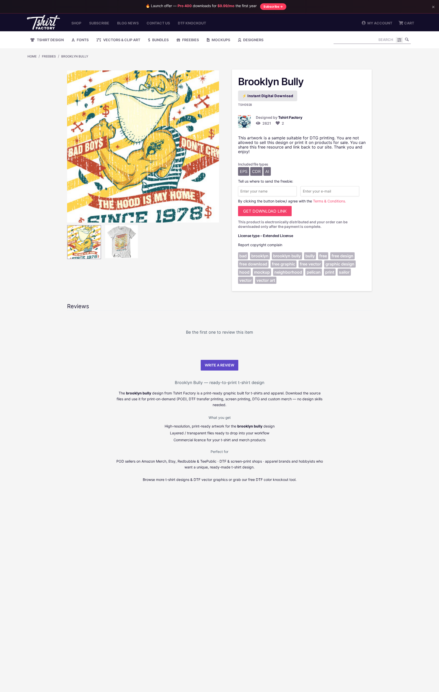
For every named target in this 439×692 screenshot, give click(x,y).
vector (245, 280)
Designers (252, 40)
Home (32, 56)
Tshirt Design (50, 40)
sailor (344, 272)
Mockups (220, 40)
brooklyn (260, 255)
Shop (76, 23)
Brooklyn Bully (74, 56)
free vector (310, 264)
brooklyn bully (287, 255)
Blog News (128, 23)
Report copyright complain (260, 245)
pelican (314, 272)
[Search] (407, 39)
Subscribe (99, 23)
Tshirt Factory (290, 117)
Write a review (219, 365)
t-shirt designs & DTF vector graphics (196, 479)
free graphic (283, 264)
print (329, 272)
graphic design (339, 264)
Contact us (158, 23)
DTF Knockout (192, 23)
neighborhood (288, 272)
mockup (262, 272)
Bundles (160, 40)
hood (244, 272)
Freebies (190, 40)
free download (253, 264)
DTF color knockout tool (275, 479)
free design (342, 255)
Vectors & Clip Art (121, 40)
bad (243, 255)
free (323, 255)
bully (310, 255)
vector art (265, 280)
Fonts (82, 40)
